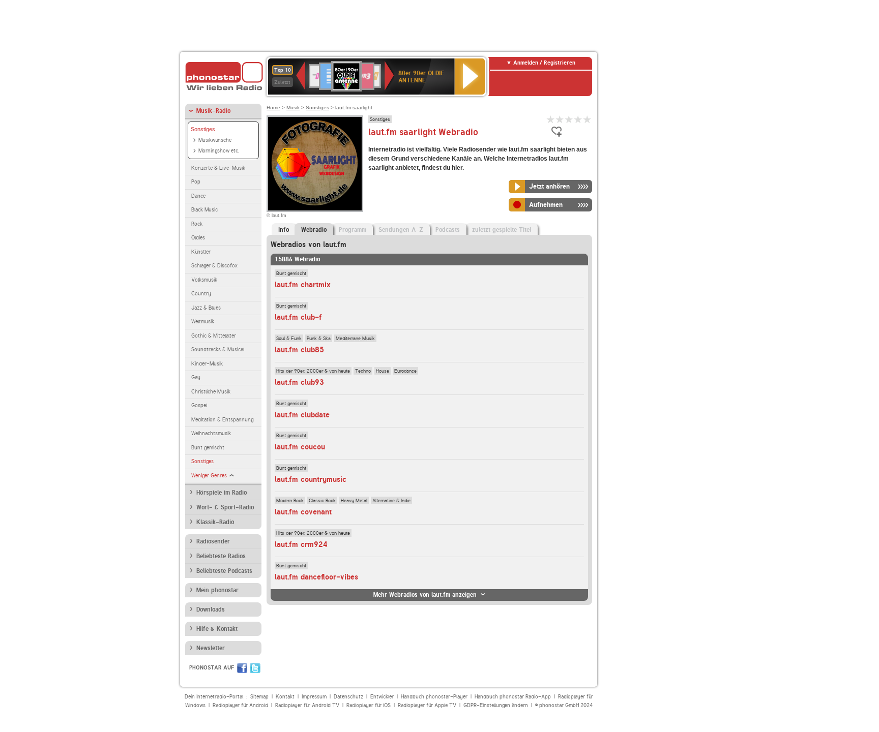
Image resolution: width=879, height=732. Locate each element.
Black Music (204, 209)
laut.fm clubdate (302, 414)
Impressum (314, 696)
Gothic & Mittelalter (213, 335)
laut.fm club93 (299, 382)
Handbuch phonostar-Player (434, 696)
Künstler (201, 252)
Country (201, 293)
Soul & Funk (289, 338)
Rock (196, 224)
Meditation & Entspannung (222, 419)
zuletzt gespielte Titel (501, 229)
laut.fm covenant (303, 511)
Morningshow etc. (218, 150)
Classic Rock (322, 500)
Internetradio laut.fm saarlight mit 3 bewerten (569, 119)
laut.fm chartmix (303, 284)
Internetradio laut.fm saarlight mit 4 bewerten (578, 119)
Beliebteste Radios (221, 556)
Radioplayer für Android (240, 705)
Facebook (242, 668)
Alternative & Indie (391, 500)
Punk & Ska (319, 338)
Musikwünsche (214, 140)
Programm (352, 229)
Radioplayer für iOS (368, 705)
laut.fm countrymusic (310, 479)
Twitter (255, 668)
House (382, 371)
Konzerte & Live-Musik (218, 168)
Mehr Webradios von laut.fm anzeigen (425, 594)
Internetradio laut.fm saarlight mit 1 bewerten (550, 119)
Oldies (198, 237)
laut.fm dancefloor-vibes (316, 577)
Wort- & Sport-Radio (225, 507)
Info (283, 229)
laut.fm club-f (298, 317)
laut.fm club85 (299, 349)
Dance (198, 196)
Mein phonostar (217, 590)
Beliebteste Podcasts (224, 570)
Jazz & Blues (206, 307)
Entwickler (382, 696)
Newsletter (210, 648)
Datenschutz (348, 696)
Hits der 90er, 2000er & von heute (313, 371)
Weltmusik (202, 321)
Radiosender (213, 541)
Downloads (210, 609)
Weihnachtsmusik (211, 433)
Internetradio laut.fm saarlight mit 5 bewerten (587, 119)
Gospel (199, 405)
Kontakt (285, 696)
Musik (293, 107)
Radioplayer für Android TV (307, 705)
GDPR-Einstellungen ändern (495, 705)
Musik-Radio (213, 110)
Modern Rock (290, 500)
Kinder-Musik (207, 363)
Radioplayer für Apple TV (427, 705)
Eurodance (405, 371)
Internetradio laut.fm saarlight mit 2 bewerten (560, 119)
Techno (363, 371)
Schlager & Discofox (214, 265)
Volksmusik (204, 280)
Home (273, 107)
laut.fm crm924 (301, 544)
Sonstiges (203, 129)
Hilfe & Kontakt (217, 628)
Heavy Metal (354, 500)
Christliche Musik (210, 391)
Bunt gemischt (207, 447)
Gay (195, 377)
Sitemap (259, 696)
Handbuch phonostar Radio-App (513, 696)
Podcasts (447, 229)
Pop (195, 181)
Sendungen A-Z (400, 229)
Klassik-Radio (215, 522)
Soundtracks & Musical (217, 349)
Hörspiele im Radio (221, 492)
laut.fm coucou (300, 446)
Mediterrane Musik (355, 338)
